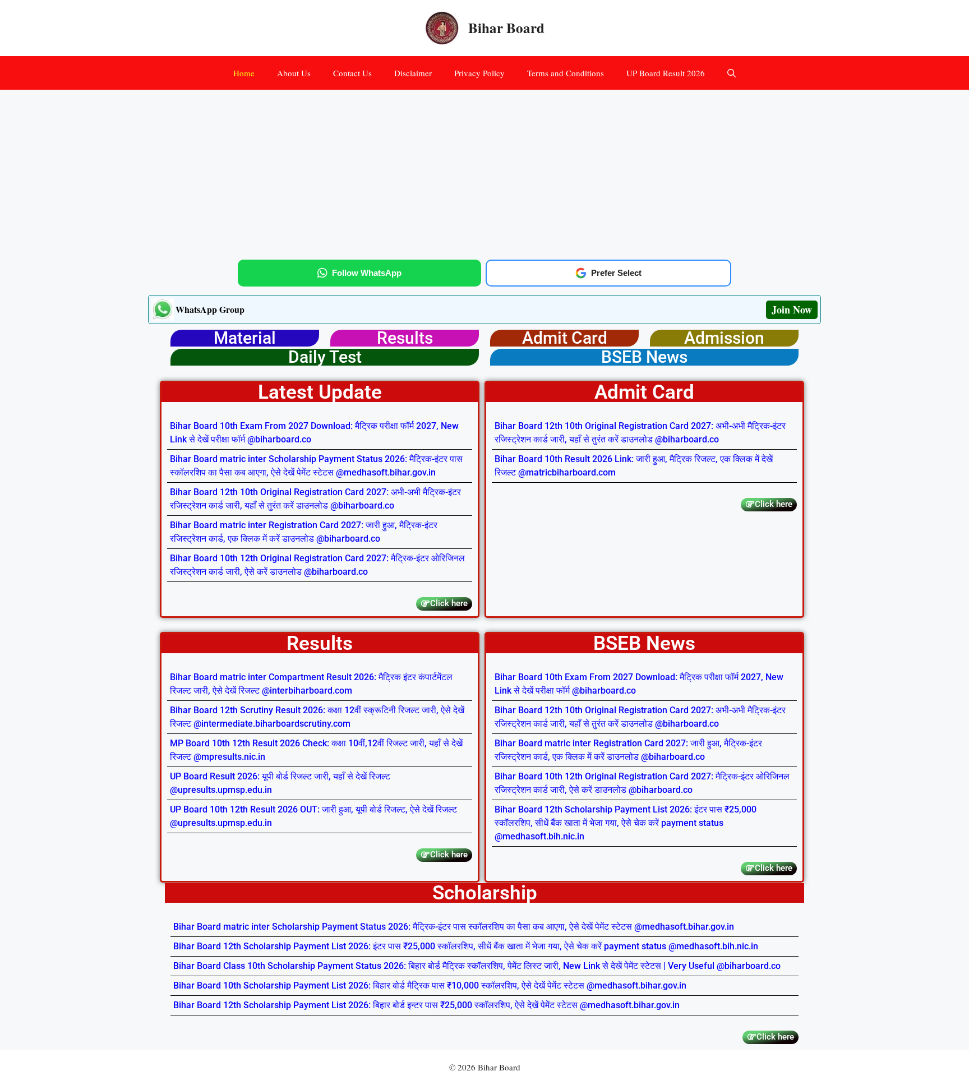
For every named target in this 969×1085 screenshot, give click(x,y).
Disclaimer (413, 73)
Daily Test (325, 357)
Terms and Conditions (565, 73)
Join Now (792, 309)
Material (245, 338)
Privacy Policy (479, 73)
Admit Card (564, 338)
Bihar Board (506, 27)
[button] (731, 73)
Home (244, 73)
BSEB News (644, 357)
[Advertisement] (484, 172)
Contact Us (352, 73)
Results (405, 338)
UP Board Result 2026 (665, 73)
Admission (724, 338)
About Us (294, 73)
